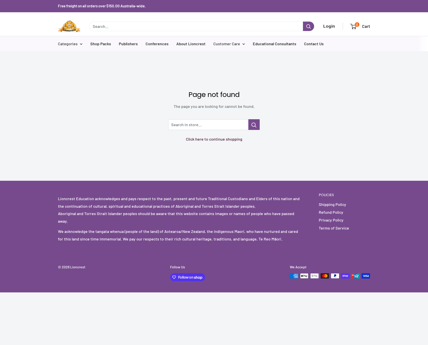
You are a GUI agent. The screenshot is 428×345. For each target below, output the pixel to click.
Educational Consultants (274, 43)
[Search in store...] (254, 124)
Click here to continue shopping (214, 139)
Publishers (128, 43)
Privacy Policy (331, 220)
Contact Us (314, 43)
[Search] (308, 26)
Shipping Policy (332, 204)
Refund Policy (331, 212)
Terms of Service (334, 228)
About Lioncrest (191, 43)
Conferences (157, 43)
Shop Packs (100, 43)
